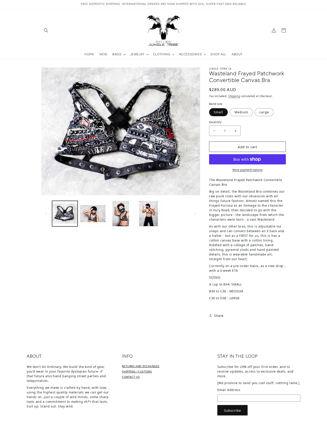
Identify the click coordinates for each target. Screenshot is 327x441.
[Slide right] (195, 213)
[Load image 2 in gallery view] (92, 213)
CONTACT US (131, 377)
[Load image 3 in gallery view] (120, 213)
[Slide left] (46, 213)
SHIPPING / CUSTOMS (137, 371)
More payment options (247, 170)
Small (218, 112)
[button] (46, 30)
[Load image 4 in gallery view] (148, 213)
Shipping (234, 96)
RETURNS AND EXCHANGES (140, 366)
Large (264, 112)
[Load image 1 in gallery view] (65, 213)
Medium (241, 112)
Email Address (228, 390)
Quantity (215, 122)
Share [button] (219, 315)
